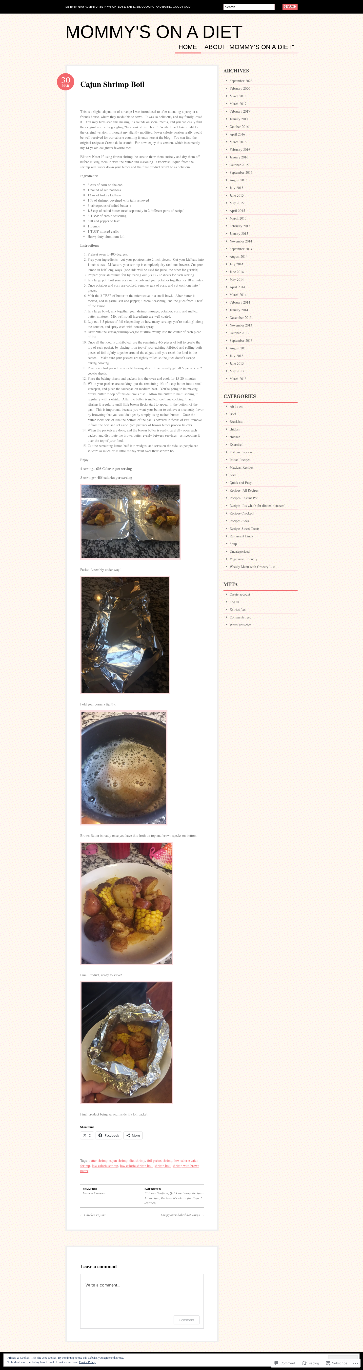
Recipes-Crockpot (242, 513)
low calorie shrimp (105, 1165)
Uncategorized (240, 551)
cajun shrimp (118, 1160)
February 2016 (240, 149)
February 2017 (240, 111)
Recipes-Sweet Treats (244, 528)
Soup (233, 543)
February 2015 (240, 225)
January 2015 (239, 233)
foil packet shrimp (159, 1160)
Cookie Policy (87, 1362)
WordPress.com (240, 624)
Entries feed (238, 609)
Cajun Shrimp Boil (112, 84)
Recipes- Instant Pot (244, 498)
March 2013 (238, 378)
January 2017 (239, 119)
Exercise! (236, 444)
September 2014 (241, 248)
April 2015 (237, 210)
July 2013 (236, 355)
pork (233, 475)
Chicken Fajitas (92, 1215)
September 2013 (241, 340)
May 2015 (237, 203)
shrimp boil (163, 1165)
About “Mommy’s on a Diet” (249, 47)
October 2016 (239, 126)
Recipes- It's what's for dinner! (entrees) (257, 505)
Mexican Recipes (241, 467)
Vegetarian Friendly (243, 559)
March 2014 (238, 294)
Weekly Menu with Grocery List (252, 566)
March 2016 (238, 141)
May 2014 (237, 279)
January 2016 (239, 157)
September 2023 (241, 80)
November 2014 (241, 241)
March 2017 (238, 103)
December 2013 (241, 317)
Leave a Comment (94, 1193)
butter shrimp (98, 1160)
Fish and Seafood (156, 1193)
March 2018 (238, 96)
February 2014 (240, 302)
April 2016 (237, 134)
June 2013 (237, 363)
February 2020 (240, 88)
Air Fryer (236, 406)
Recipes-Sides (239, 520)
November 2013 (241, 325)
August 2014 (238, 256)
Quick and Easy (180, 1193)
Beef (233, 413)
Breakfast (236, 421)
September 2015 (241, 172)
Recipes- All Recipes (244, 490)
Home (188, 47)
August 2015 (238, 180)
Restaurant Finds (241, 536)
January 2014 (239, 310)
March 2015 (238, 218)
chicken (235, 429)
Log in (234, 601)
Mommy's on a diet (154, 32)
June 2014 (237, 271)
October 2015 (239, 164)
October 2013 (239, 332)
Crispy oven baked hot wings (182, 1215)
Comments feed (240, 617)
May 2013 (237, 371)
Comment (186, 1320)
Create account (240, 594)
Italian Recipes (240, 459)
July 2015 (236, 187)
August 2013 (238, 348)
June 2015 (237, 195)
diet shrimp (137, 1160)
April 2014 (237, 287)
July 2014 (236, 264)
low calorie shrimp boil (136, 1165)
